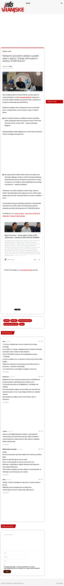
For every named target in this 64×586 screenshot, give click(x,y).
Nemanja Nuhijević (26, 97)
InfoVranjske (8, 583)
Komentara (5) (7, 333)
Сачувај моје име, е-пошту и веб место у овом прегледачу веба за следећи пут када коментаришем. (22, 567)
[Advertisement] (31, 30)
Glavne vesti (6, 51)
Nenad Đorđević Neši (10, 324)
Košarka (13, 320)
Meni (27, 3)
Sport (22, 324)
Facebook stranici (27, 270)
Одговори (5, 372)
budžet (6, 320)
